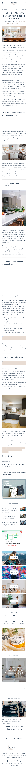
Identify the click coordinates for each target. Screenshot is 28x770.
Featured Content (7, 9)
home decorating (17, 450)
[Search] (24, 688)
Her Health (18, 664)
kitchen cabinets (12, 170)
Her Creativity (13, 721)
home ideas (5, 452)
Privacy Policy (5, 763)
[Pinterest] (8, 456)
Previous (4, 717)
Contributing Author (9, 21)
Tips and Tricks (6, 723)
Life (23, 664)
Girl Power (5, 721)
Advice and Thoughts (8, 719)
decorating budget (12, 448)
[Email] (11, 456)
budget (4, 448)
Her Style (15, 9)
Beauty (16, 719)
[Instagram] (7, 761)
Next (24, 717)
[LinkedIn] (20, 761)
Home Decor (22, 9)
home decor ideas (6, 450)
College (21, 719)
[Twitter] (5, 456)
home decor (22, 448)
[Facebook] (2, 456)
